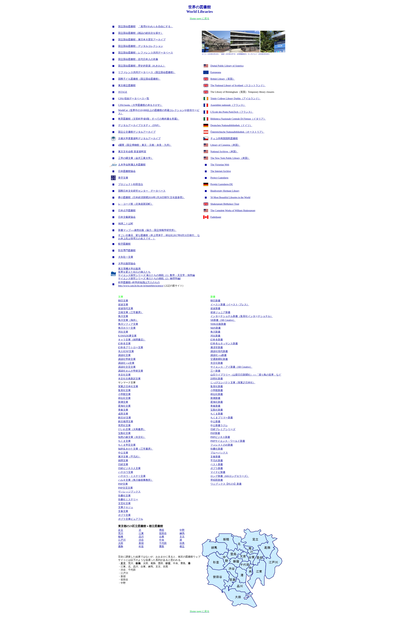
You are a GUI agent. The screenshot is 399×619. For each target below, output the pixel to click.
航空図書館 (124, 244)
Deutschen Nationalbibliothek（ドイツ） (231, 125)
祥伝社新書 (216, 394)
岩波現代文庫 (125, 308)
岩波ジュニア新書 (220, 312)
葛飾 (120, 546)
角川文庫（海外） (128, 320)
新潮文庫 (123, 402)
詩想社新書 (216, 378)
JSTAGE (122, 92)
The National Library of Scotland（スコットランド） (238, 85)
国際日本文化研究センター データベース (142, 190)
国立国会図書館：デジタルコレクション (140, 46)
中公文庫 (123, 452)
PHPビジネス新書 (220, 437)
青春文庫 (123, 409)
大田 (120, 543)
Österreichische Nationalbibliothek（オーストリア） (237, 132)
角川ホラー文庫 (127, 328)
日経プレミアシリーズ (222, 429)
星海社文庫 (124, 406)
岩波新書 (215, 308)
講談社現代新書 (219, 351)
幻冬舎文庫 (124, 343)
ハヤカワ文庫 (125, 472)
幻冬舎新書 (216, 339)
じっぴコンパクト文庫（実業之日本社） (232, 382)
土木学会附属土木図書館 (132, 164)
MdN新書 (215, 328)
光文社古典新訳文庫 (129, 378)
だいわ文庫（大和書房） (132, 429)
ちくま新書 (216, 413)
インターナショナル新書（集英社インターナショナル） (241, 316)
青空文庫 (123, 177)
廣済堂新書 (216, 347)
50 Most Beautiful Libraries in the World (230, 197)
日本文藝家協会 (127, 217)
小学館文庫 (124, 394)
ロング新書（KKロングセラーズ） (229, 476)
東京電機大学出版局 (129, 268)
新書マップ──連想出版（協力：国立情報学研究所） (147, 230)
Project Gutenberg (219, 177)
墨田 (161, 530)
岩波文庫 (123, 304)
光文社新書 (216, 363)
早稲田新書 (216, 480)
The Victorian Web (219, 164)
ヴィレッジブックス (129, 491)
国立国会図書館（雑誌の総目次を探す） (140, 33)
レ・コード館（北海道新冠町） (135, 204)
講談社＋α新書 (218, 355)
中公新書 (215, 421)
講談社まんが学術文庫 (130, 370)
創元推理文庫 (125, 421)
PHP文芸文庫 (125, 487)
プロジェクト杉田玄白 (130, 184)
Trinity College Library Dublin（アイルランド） (235, 98)
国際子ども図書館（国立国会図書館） (139, 79)
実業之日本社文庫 (128, 386)
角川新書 (215, 331)
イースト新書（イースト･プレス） (229, 304)
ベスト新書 (216, 464)
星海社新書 (216, 402)
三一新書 (215, 370)
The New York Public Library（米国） (230, 158)
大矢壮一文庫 (125, 257)
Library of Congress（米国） (225, 145)
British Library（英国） (222, 79)
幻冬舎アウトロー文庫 (130, 347)
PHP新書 (215, 433)
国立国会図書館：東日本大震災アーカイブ (142, 39)
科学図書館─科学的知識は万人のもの (139, 282)
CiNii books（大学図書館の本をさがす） (140, 105)
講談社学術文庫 (127, 359)
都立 (182, 546)
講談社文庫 (124, 355)
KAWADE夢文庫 (127, 335)
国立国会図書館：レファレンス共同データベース (145, 52)
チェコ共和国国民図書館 (224, 138)
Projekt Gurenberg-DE (221, 184)
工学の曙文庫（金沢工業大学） (135, 158)
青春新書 (215, 406)
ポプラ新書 (216, 468)
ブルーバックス (219, 452)
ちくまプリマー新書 (221, 417)
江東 (141, 533)
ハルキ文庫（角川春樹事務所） (135, 480)
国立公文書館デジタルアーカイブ (137, 132)
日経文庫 (123, 464)
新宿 (141, 543)
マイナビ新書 (217, 472)
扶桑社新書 (216, 448)
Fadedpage (215, 217)
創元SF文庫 (124, 417)
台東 (161, 536)
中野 (182, 530)
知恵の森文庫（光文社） (132, 437)
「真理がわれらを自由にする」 (155, 26)
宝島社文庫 (124, 433)
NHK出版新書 (218, 324)
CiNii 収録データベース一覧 (133, 98)
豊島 (161, 546)
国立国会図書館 (127, 26)
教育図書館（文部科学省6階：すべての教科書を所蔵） (148, 118)
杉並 (141, 546)
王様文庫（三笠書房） (130, 312)
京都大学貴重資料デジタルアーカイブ (139, 138)
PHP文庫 (123, 484)
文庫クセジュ (125, 507)
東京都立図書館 (127, 85)
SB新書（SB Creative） (223, 320)
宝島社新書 (216, 409)
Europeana (215, 72)
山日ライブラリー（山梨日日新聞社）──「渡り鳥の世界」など (245, 374)
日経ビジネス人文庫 (129, 468)
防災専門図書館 (127, 250)
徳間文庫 (123, 460)
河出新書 (215, 335)
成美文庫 (123, 413)
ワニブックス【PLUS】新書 (226, 484)
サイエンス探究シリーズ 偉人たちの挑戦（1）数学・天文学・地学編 (156, 275)
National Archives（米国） (224, 151)
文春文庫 (123, 511)
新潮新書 (215, 398)
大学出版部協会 (127, 263)
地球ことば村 (125, 223)
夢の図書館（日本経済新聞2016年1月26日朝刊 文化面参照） (151, 197)
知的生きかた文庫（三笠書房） (135, 448)
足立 (120, 530)
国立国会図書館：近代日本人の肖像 (138, 59)
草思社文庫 (124, 425)
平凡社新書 (216, 460)
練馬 (182, 533)
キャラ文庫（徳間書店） (132, 339)
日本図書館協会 (127, 171)
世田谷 (163, 533)
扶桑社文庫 (124, 495)
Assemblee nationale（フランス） (228, 105)
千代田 (163, 543)
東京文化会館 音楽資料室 (132, 151)
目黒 (182, 543)
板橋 (120, 536)
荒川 (120, 533)
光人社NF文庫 (126, 351)
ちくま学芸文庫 (127, 445)
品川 (141, 536)
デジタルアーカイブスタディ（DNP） (139, 125)
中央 (161, 540)
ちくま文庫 (124, 441)
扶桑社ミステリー (128, 499)
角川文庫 (123, 316)
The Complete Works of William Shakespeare (232, 210)
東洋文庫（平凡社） (129, 456)
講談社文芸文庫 (127, 367)
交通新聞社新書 (219, 359)
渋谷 (141, 540)
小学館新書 (216, 390)
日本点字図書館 (127, 210)
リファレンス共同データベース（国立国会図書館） (146, 72)
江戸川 (122, 540)
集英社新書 (216, 386)
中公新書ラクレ (219, 425)
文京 (182, 536)
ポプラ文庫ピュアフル (130, 519)
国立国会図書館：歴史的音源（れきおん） (142, 65)
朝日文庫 (123, 300)
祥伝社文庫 (124, 398)
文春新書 (215, 456)
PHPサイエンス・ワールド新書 (227, 441)
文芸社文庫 (124, 503)
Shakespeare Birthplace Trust (224, 204)
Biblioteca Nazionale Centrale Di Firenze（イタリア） (238, 118)
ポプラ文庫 (124, 515)
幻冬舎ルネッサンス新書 (224, 343)
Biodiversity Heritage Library (224, 190)
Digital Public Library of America (226, 65)
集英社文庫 (124, 390)
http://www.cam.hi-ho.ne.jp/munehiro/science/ (140, 285)
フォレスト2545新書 (221, 445)
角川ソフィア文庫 (128, 324)
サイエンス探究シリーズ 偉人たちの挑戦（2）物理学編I (149, 278)
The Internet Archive (220, 171)
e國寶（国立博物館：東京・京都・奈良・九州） (145, 145)
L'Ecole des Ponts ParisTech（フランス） (231, 112)
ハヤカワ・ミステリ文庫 (132, 476)
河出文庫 (123, 331)
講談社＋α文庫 (126, 363)
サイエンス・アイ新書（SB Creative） (231, 367)
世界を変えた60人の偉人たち (134, 272)
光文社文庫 (124, 374)
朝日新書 (215, 300)
